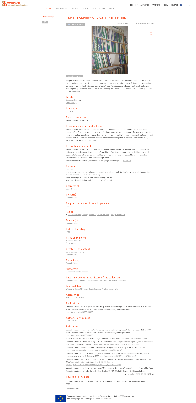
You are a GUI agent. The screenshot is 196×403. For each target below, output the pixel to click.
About (111, 8)
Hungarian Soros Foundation (77, 272)
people (75, 8)
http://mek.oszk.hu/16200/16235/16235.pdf (118, 356)
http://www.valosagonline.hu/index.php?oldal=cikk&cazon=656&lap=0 (94, 350)
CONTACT (174, 5)
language (187, 5)
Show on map (71, 103)
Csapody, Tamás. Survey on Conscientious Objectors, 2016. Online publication (96, 280)
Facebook (181, 5)
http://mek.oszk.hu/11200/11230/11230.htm (121, 344)
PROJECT (134, 5)
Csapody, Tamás (72, 189)
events (85, 8)
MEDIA (165, 5)
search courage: (48, 16)
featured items (98, 8)
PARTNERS (156, 5)
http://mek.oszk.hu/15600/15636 (79, 312)
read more (76, 91)
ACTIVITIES (145, 5)
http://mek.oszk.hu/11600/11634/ (134, 338)
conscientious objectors (77, 215)
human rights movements (99, 215)
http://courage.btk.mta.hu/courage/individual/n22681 (135, 23)
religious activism (118, 215)
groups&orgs (62, 8)
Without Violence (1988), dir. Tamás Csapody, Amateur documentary (93, 289)
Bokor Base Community (75, 252)
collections (47, 8)
